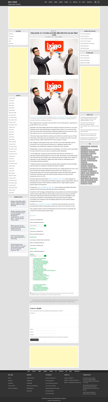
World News (89, 2)
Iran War (95, 167)
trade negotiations (89, 180)
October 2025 (12, 122)
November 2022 (13, 182)
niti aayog (83, 173)
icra (82, 159)
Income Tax (75, 2)
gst (91, 157)
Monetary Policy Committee (86, 169)
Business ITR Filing (85, 62)
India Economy (84, 162)
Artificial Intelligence (85, 146)
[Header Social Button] (95, 2)
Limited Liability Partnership (87, 43)
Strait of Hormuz (93, 178)
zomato (90, 183)
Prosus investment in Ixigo (54, 294)
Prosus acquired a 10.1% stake (56, 179)
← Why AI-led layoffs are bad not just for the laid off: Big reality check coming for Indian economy (52, 301)
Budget (83, 2)
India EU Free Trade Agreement (87, 164)
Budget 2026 (95, 150)
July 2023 (11, 168)
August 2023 (12, 165)
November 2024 (13, 149)
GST (70, 2)
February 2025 (12, 141)
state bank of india (85, 178)
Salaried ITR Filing (85, 60)
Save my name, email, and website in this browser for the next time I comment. (49, 337)
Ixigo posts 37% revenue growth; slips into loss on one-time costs (54, 34)
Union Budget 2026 (91, 182)
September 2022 (13, 187)
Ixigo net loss (53, 293)
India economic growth (92, 160)
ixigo (48, 293)
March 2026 (12, 110)
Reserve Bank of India (90, 175)
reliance (82, 175)
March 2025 (12, 139)
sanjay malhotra (84, 176)
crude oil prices (84, 151)
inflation (90, 167)
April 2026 (11, 107)
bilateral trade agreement (86, 150)
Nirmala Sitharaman (92, 171)
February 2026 (12, 112)
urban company (84, 183)
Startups (51, 2)
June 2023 (11, 170)
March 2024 (12, 161)
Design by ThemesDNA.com (54, 400)
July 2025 (11, 129)
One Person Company (86, 41)
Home (46, 2)
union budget (83, 182)
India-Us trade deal (91, 159)
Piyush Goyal (93, 173)
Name (32, 329)
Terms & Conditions (12, 388)
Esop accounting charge (40, 293)
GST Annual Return (85, 57)
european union (93, 153)
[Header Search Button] (98, 2)
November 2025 (13, 119)
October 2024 (12, 151)
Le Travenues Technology (36, 117)
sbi (89, 176)
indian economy (84, 167)
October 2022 (12, 185)
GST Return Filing (85, 48)
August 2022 (12, 190)
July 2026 (11, 100)
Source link (33, 215)
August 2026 (12, 98)
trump (95, 180)
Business (61, 2)
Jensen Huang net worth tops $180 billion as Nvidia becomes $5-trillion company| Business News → (55, 300)
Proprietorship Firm (85, 33)
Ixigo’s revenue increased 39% (43, 204)
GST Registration (85, 45)
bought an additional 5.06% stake (46, 187)
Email (32, 332)
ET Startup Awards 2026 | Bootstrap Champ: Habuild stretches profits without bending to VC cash (89, 119)
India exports (83, 166)
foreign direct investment (86, 155)
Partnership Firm (85, 36)
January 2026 (12, 115)
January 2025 (12, 144)
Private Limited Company (87, 38)
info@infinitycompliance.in (75, 382)
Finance (55, 2)
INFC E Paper (12, 2)
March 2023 (12, 173)
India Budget (83, 160)
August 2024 (12, 156)
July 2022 (11, 192)
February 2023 (12, 175)
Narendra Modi (84, 171)
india (85, 159)
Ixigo (67, 117)
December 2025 (13, 117)
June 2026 (11, 103)
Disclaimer (10, 383)
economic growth (84, 153)
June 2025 (11, 132)
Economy (66, 2)
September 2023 (13, 163)
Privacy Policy (11, 385)
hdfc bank (96, 157)
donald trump (92, 151)
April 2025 (11, 136)
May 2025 (11, 134)
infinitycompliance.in (74, 380)
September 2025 (13, 124)
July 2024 (11, 158)
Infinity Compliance (68, 378)
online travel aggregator (59, 117)
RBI (79, 2)
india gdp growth (91, 166)
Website (32, 334)
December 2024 (13, 146)
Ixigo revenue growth (61, 293)
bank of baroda (94, 146)
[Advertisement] (53, 18)
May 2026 (11, 105)
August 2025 (12, 127)
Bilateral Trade (84, 148)
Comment (32, 313)
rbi (97, 173)
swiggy (82, 180)
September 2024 (13, 153)
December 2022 (13, 180)
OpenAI (87, 173)
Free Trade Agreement (85, 157)
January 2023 (12, 178)
